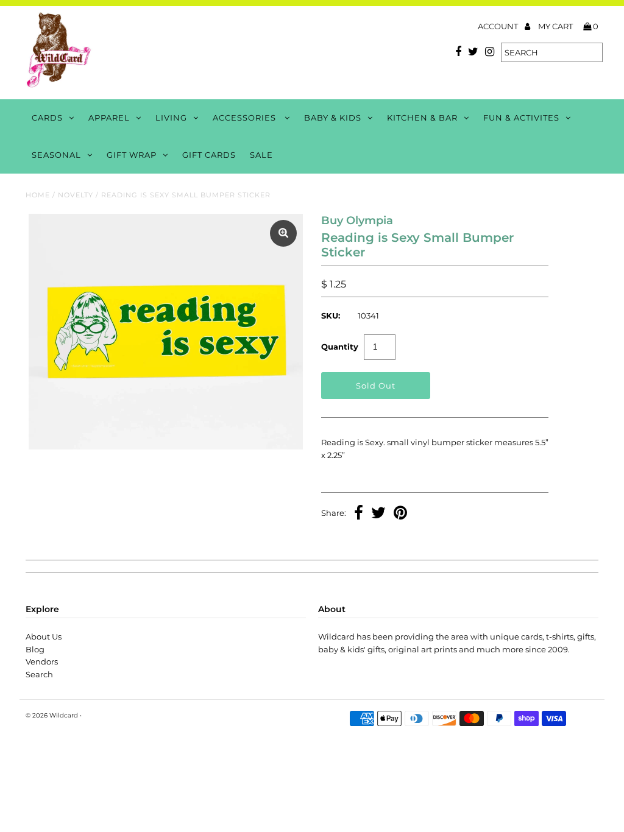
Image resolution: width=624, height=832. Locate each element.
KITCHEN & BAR (422, 117)
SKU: (330, 315)
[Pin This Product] (400, 514)
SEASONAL (56, 155)
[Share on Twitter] (378, 514)
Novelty (75, 195)
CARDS (47, 117)
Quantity (339, 346)
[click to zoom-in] (283, 233)
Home (38, 195)
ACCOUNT (499, 26)
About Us (44, 636)
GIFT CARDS (209, 155)
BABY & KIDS (332, 117)
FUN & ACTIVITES (521, 117)
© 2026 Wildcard (52, 715)
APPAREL (109, 117)
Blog (35, 649)
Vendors (42, 661)
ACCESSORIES (245, 117)
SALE (261, 155)
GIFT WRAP (132, 155)
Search (39, 674)
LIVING (171, 117)
